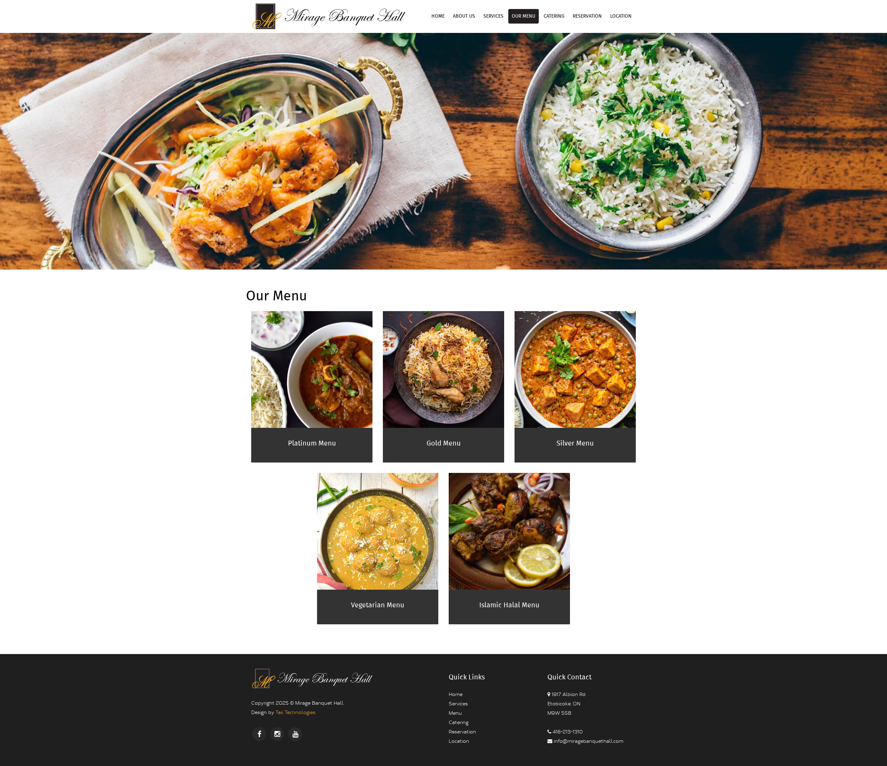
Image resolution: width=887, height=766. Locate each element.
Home (438, 16)
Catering (554, 16)
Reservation (587, 16)
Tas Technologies (295, 712)
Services (493, 16)
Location (621, 16)
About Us (464, 16)
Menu (455, 713)
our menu (523, 16)
